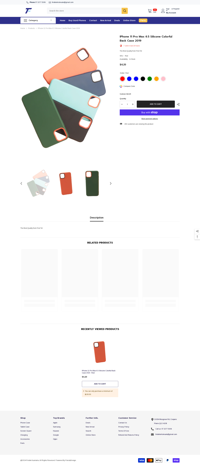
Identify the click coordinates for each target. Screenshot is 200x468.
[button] (21, 183)
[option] (66, 98)
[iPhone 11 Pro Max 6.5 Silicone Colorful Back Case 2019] (100, 352)
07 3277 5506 (40, 2)
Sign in (168, 9)
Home (22, 28)
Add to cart (156, 104)
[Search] (87, 11)
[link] (39, 301)
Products (31, 28)
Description (96, 217)
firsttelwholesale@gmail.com (62, 2)
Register (176, 9)
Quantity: (123, 99)
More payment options (149, 119)
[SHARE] (177, 104)
